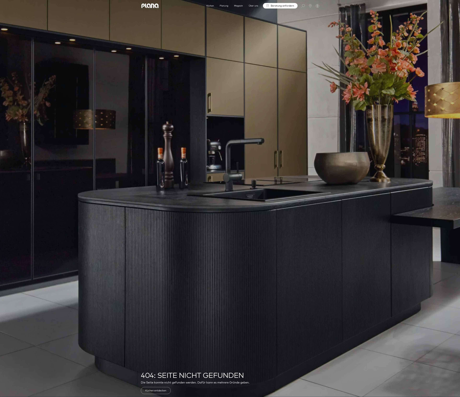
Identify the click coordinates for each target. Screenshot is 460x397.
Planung (224, 5)
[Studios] (310, 5)
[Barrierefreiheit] (317, 6)
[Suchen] (303, 5)
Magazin (238, 5)
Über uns (253, 5)
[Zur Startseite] (150, 6)
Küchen (210, 5)
